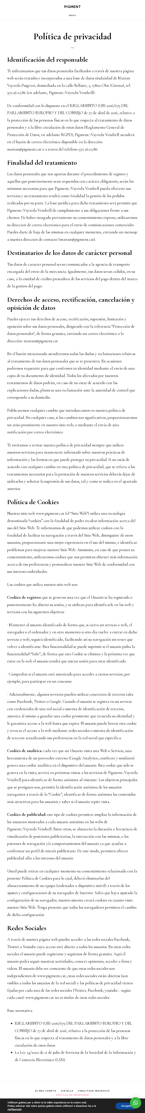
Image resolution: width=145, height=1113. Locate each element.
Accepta (126, 1106)
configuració (14, 1109)
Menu (72, 15)
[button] (135, 1102)
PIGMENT (72, 7)
